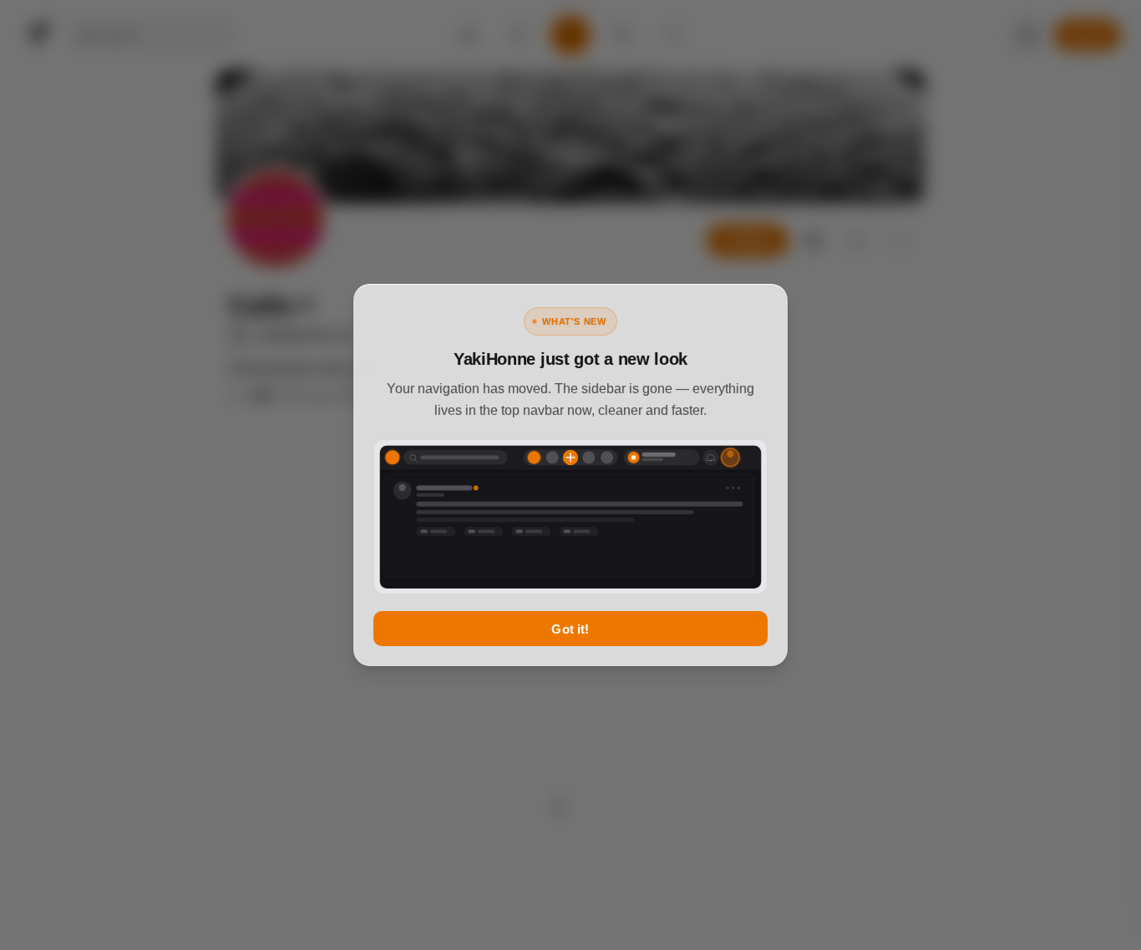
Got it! (570, 629)
